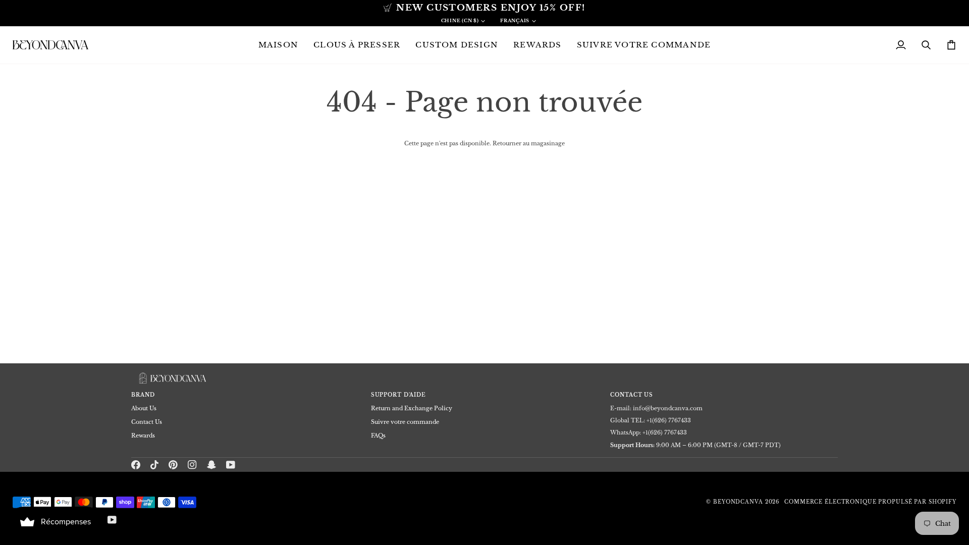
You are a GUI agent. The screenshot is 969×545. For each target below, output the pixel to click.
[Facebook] (135, 464)
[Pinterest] (173, 464)
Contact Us (146, 421)
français (514, 20)
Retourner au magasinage (529, 143)
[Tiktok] (154, 464)
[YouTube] (230, 464)
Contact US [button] (631, 395)
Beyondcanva (738, 502)
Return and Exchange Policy (411, 408)
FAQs (378, 435)
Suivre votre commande (405, 421)
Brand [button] (142, 395)
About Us (143, 408)
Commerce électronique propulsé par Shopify (870, 502)
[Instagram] (192, 464)
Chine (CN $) (460, 20)
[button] (357, 45)
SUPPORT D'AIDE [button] (398, 395)
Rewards (143, 435)
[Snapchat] (211, 464)
